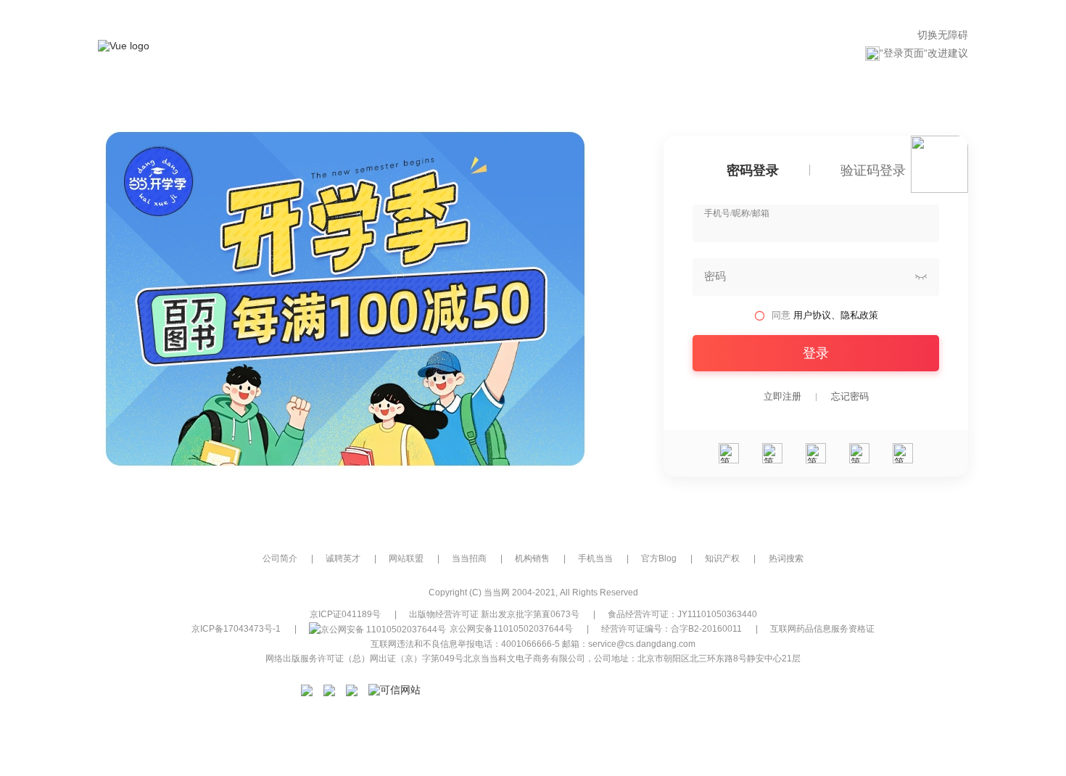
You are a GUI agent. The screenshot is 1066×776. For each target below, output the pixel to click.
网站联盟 (406, 558)
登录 (816, 353)
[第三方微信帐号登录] (729, 453)
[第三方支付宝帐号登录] (772, 453)
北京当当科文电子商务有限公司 (524, 658)
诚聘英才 (343, 558)
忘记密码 (850, 397)
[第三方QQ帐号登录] (816, 453)
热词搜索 (786, 558)
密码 (715, 276)
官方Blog (659, 558)
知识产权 (722, 558)
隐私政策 (859, 315)
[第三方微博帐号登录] (859, 453)
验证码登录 (873, 171)
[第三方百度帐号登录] (903, 453)
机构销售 (532, 558)
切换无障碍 (942, 35)
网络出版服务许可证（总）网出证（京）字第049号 (364, 658)
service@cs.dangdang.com (641, 644)
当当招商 (469, 558)
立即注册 (782, 397)
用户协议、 (816, 315)
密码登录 (753, 171)
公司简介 (280, 558)
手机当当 (595, 558)
